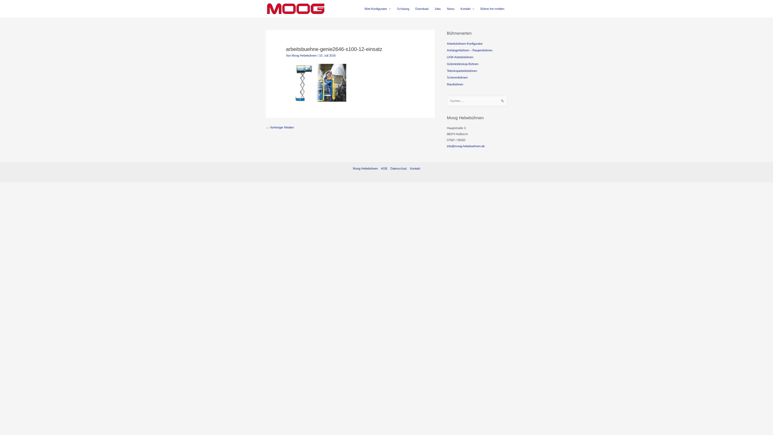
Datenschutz (398, 168)
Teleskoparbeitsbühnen (462, 70)
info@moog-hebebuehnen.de (466, 146)
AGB (384, 168)
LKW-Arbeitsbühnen (460, 57)
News (451, 8)
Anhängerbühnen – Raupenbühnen (469, 50)
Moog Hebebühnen (365, 168)
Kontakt (466, 8)
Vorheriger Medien (280, 127)
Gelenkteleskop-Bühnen (462, 64)
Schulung (403, 8)
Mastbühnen (455, 84)
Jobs (437, 8)
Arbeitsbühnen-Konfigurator (465, 43)
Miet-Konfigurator (376, 8)
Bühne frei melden (492, 8)
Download (421, 8)
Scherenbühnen (457, 77)
